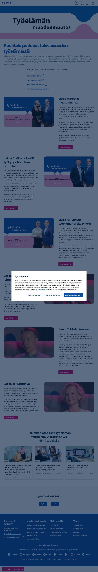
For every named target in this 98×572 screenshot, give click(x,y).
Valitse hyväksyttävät (53, 295)
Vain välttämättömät (34, 295)
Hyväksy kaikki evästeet (73, 295)
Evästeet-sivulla (42, 290)
